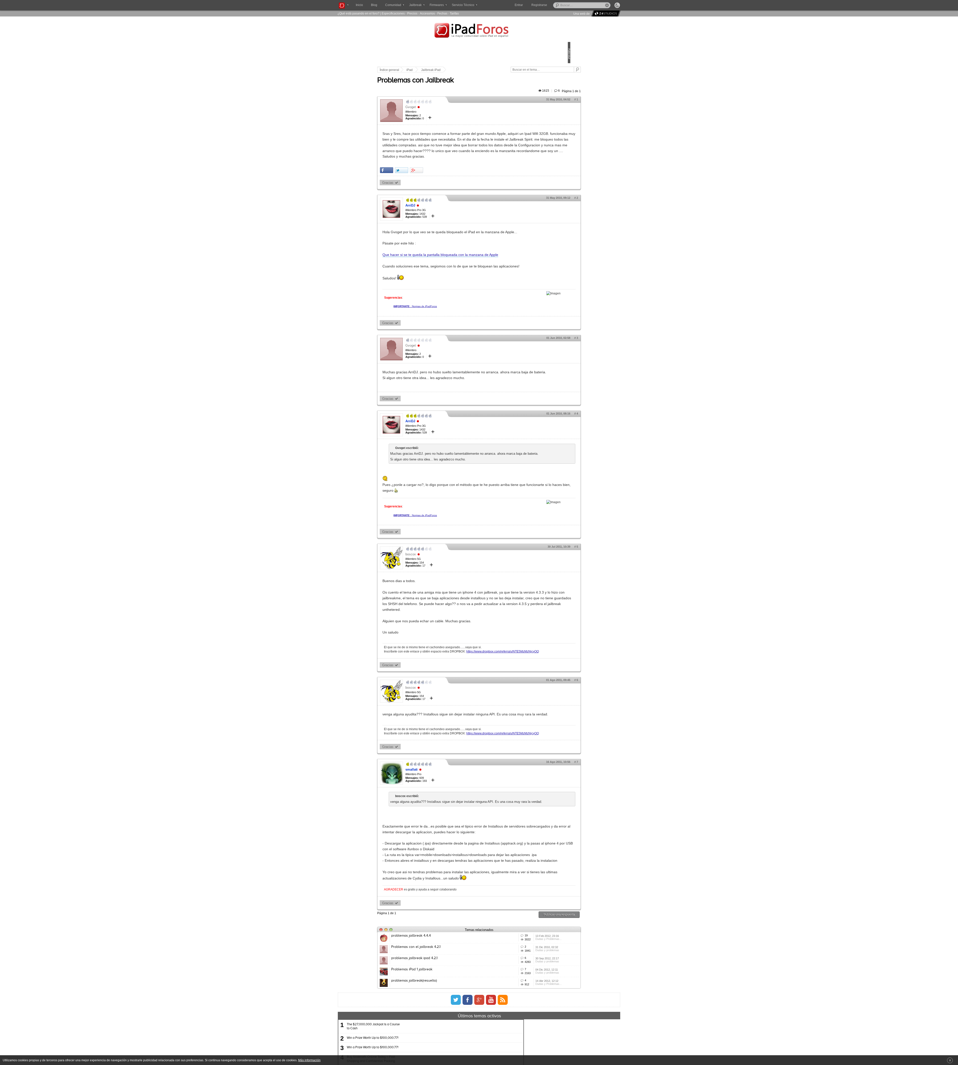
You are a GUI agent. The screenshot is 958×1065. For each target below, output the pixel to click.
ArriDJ (445, 228)
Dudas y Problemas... (525, 1047)
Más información (309, 1060)
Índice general (424, 69)
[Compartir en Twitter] (436, 193)
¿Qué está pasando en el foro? (358, 13)
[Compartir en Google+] (451, 193)
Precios (412, 13)
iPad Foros (479, 31)
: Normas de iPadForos (450, 340)
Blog (374, 4)
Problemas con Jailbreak (450, 86)
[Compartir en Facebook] (421, 193)
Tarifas (454, 13)
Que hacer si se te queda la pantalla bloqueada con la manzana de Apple (475, 283)
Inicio (359, 4)
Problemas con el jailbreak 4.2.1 (450, 1054)
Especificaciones (393, 13)
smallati (446, 835)
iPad (444, 69)
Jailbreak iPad (465, 69)
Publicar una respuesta (524, 1014)
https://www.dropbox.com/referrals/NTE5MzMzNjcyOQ (455, 707)
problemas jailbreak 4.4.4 (446, 1036)
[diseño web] (605, 13)
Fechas (442, 13)
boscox (445, 600)
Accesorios (427, 13)
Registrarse (555, 4)
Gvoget (445, 112)
